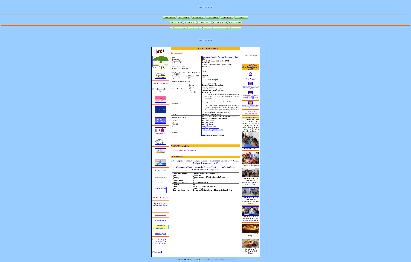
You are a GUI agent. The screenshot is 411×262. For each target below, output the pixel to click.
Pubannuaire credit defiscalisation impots (160, 204)
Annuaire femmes (160, 228)
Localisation (250, 112)
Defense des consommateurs (161, 177)
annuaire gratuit (160, 220)
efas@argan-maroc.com (210, 128)
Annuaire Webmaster (160, 83)
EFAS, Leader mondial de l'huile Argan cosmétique (199, 259)
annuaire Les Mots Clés (161, 197)
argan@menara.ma (209, 126)
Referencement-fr (160, 170)
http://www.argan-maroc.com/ (213, 135)
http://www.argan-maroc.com (213, 130)
